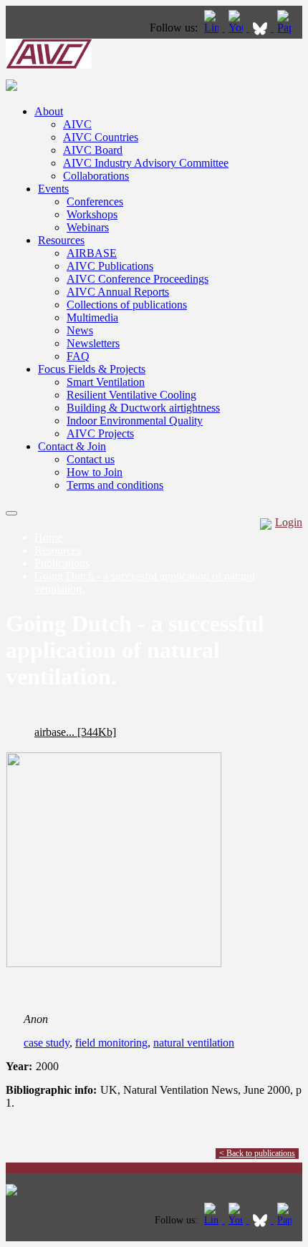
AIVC (77, 124)
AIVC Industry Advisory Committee (145, 163)
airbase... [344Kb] (75, 732)
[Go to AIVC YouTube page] (237, 27)
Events (53, 189)
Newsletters (93, 343)
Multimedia (92, 317)
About (48, 111)
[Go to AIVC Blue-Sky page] (261, 27)
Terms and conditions (115, 485)
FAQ (78, 356)
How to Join (94, 472)
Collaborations (96, 176)
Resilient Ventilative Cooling (131, 395)
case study (46, 1043)
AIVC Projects (100, 433)
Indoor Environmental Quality (135, 420)
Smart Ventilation (106, 382)
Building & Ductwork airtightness (143, 408)
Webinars (88, 227)
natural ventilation (193, 1043)
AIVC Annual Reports (118, 292)
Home (48, 537)
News (80, 330)
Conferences (95, 201)
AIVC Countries (100, 137)
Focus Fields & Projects (91, 369)
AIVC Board (92, 150)
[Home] (49, 65)
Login (288, 522)
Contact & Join (72, 446)
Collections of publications (127, 305)
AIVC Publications (110, 266)
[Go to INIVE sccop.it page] (288, 27)
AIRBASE (92, 253)
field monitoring (111, 1043)
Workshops (92, 214)
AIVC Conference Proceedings (137, 279)
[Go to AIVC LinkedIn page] (213, 27)
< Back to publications (257, 1153)
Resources (61, 240)
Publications (62, 563)
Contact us (91, 459)
